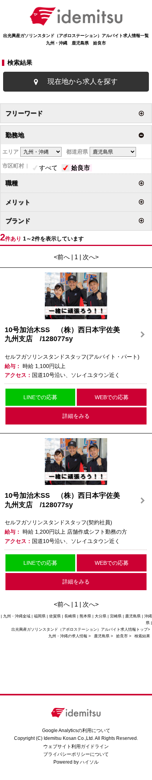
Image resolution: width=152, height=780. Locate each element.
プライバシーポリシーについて (76, 754)
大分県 (100, 616)
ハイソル (89, 762)
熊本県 (85, 616)
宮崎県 (116, 616)
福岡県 (40, 616)
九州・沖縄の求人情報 (68, 636)
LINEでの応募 (40, 397)
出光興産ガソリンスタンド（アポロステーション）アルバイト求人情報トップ (79, 629)
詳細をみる (76, 416)
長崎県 (70, 616)
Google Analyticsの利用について (76, 730)
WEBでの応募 (112, 397)
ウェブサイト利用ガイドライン (76, 746)
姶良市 (80, 167)
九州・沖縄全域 (16, 616)
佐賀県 (55, 616)
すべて (48, 167)
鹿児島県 (102, 636)
